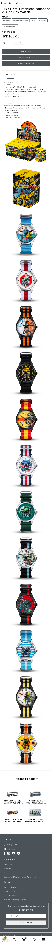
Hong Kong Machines (20, 20)
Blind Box (6, 20)
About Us (7, 873)
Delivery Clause (10, 887)
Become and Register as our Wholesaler (20, 877)
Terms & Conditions (12, 895)
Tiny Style (18, 3)
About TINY (8, 869)
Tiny (10, 3)
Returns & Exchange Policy (15, 900)
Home (3, 3)
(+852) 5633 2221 (14, 845)
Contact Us (8, 864)
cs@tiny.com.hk (13, 849)
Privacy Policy (9, 891)
